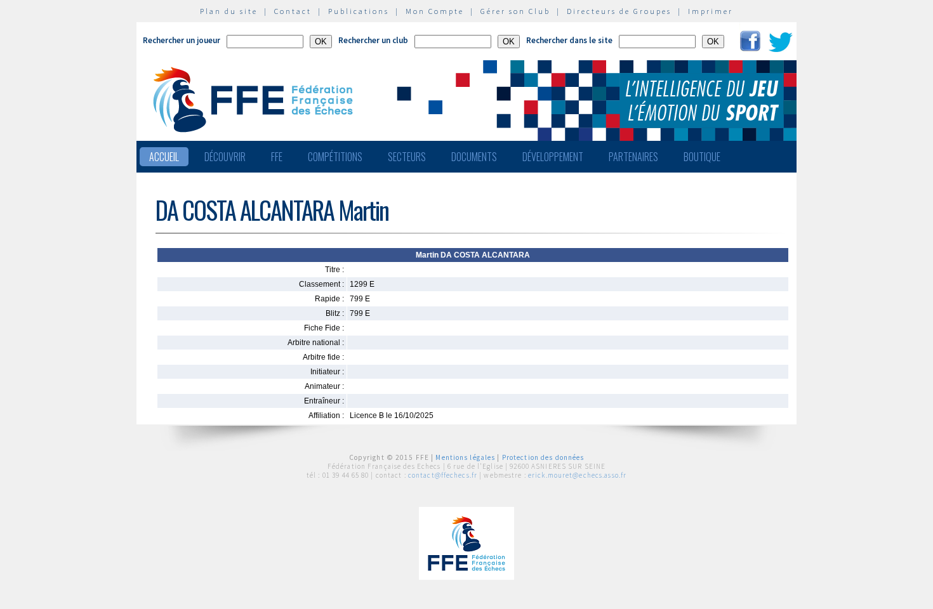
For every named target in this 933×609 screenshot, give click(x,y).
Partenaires (633, 156)
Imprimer (710, 11)
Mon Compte (435, 11)
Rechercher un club (373, 40)
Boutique (702, 156)
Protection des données (543, 457)
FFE (276, 156)
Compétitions (335, 156)
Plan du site (229, 11)
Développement (552, 156)
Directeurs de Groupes (619, 11)
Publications (358, 11)
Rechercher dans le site (569, 40)
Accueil (164, 156)
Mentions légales (465, 457)
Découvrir (225, 156)
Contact (293, 11)
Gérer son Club (515, 11)
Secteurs (407, 156)
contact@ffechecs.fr (442, 475)
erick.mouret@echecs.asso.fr (577, 475)
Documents (474, 156)
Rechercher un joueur (181, 40)
